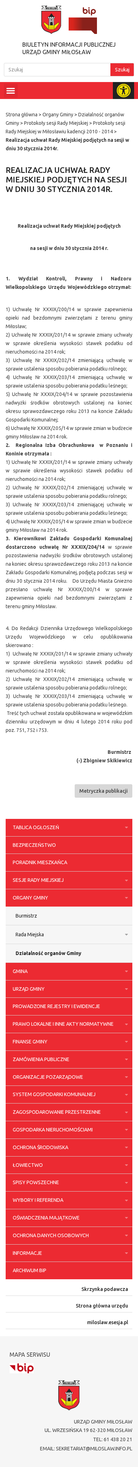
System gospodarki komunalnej (54, 1094)
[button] (11, 91)
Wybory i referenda (38, 1200)
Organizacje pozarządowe (48, 1077)
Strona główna (22, 114)
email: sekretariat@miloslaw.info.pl (86, 1448)
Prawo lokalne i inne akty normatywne (63, 1024)
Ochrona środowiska (40, 1147)
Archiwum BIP (29, 1270)
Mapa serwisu (30, 1354)
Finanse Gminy (30, 1041)
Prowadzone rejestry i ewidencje (56, 1006)
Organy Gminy (57, 114)
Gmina (20, 971)
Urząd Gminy (29, 989)
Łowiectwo (28, 1165)
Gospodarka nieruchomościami (53, 1130)
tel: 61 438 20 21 (112, 1439)
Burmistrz (26, 916)
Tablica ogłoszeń (36, 827)
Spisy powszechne (36, 1182)
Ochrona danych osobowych (51, 1235)
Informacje (27, 1253)
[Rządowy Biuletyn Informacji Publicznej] (22, 1368)
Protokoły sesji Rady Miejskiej (56, 123)
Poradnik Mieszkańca (40, 862)
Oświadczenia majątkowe (46, 1218)
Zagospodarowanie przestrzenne (57, 1112)
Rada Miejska (30, 934)
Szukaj (122, 69)
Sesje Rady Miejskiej (38, 880)
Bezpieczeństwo (34, 845)
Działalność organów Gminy (48, 953)
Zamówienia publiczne (41, 1059)
